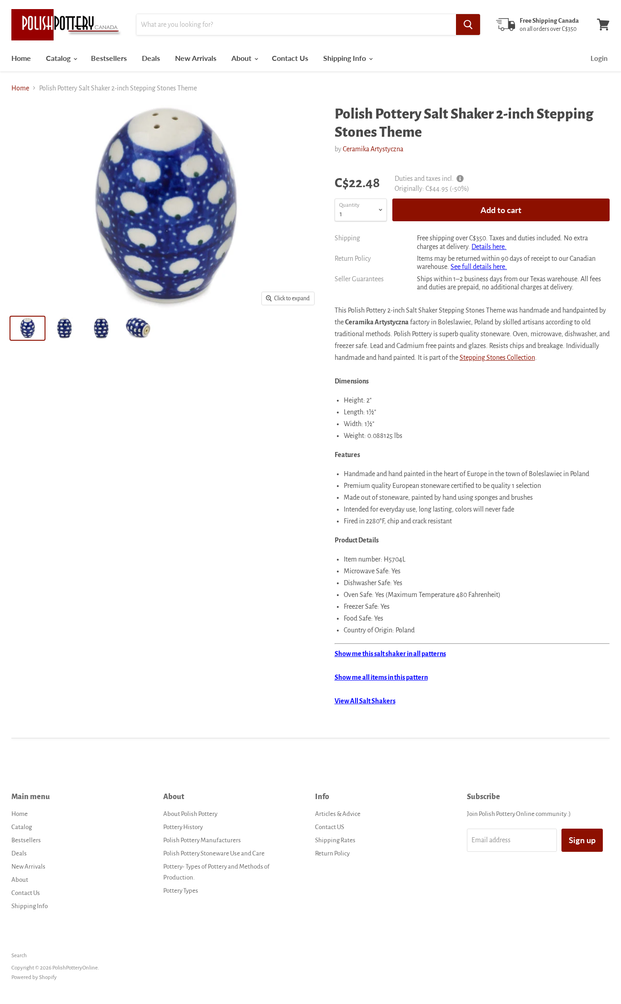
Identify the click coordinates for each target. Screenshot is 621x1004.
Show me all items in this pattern (381, 677)
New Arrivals (195, 58)
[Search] (468, 24)
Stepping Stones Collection (497, 357)
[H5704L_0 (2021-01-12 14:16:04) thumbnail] (138, 328)
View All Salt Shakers (365, 701)
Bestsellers (109, 58)
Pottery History (183, 827)
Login (599, 58)
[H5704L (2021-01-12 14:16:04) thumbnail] (27, 328)
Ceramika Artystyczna (373, 149)
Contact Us (290, 58)
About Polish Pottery (190, 813)
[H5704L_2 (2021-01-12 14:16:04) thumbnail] (101, 328)
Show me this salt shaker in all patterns (390, 653)
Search (19, 956)
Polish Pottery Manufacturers (202, 840)
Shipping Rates (335, 840)
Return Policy (332, 853)
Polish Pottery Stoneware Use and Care (214, 853)
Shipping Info (345, 58)
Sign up (582, 840)
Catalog (59, 58)
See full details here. (479, 266)
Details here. (488, 246)
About (242, 58)
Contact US (329, 827)
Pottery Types (180, 890)
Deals (151, 58)
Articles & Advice (338, 813)
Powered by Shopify (34, 977)
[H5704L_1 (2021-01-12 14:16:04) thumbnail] (64, 328)
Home (21, 58)
